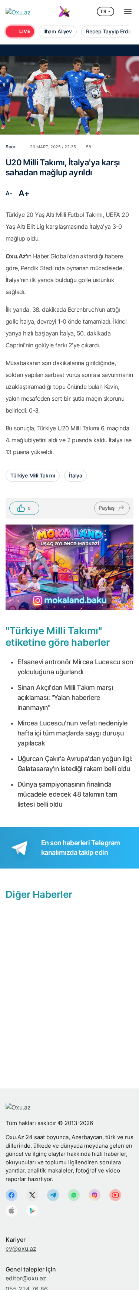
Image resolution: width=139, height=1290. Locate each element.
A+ (24, 193)
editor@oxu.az (26, 1278)
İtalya (75, 475)
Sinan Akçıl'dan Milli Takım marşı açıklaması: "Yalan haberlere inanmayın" (65, 697)
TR (103, 11)
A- (9, 193)
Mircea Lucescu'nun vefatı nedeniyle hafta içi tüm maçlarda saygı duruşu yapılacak (72, 733)
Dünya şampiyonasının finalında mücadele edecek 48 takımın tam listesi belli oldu (67, 794)
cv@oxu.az (21, 1248)
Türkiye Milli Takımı (32, 475)
